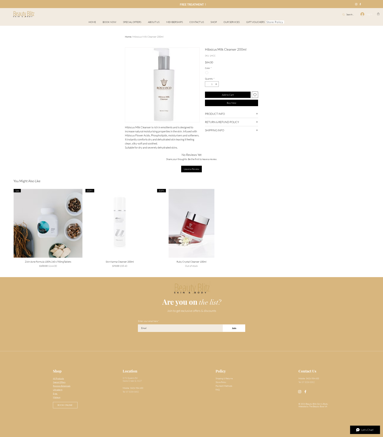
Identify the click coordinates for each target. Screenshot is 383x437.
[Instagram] (356, 4)
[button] (378, 14)
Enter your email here (148, 321)
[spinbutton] (212, 84)
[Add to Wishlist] (255, 95)
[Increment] (216, 84)
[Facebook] (360, 4)
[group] (191, 228)
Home (128, 36)
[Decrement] (207, 84)
